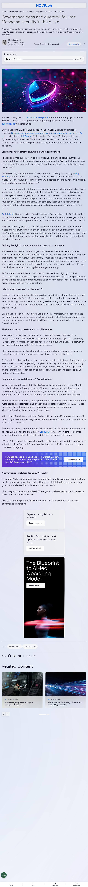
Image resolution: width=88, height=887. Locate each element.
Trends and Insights (17, 11)
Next (8, 714)
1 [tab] (42, 714)
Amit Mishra (8, 214)
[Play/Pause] (6, 59)
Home (4, 11)
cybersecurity (9, 123)
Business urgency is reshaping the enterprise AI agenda (19, 703)
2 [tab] (48, 714)
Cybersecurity (74, 44)
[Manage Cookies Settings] (4, 875)
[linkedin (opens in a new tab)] (19, 655)
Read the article (22, 690)
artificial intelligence (37, 117)
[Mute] (10, 59)
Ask (33, 885)
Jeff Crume (26, 136)
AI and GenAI (14, 646)
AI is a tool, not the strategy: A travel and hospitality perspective (65, 703)
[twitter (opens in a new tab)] (14, 655)
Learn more (72, 459)
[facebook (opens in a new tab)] (9, 655)
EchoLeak (45, 431)
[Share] (84, 44)
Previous (4, 714)
